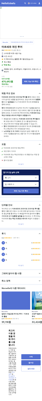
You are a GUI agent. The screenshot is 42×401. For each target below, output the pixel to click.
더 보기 (21, 164)
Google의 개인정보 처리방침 (12, 377)
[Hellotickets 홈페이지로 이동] (9, 3)
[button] (21, 93)
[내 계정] (39, 3)
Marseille (5, 42)
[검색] (25, 3)
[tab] (21, 93)
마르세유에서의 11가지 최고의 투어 (22, 42)
